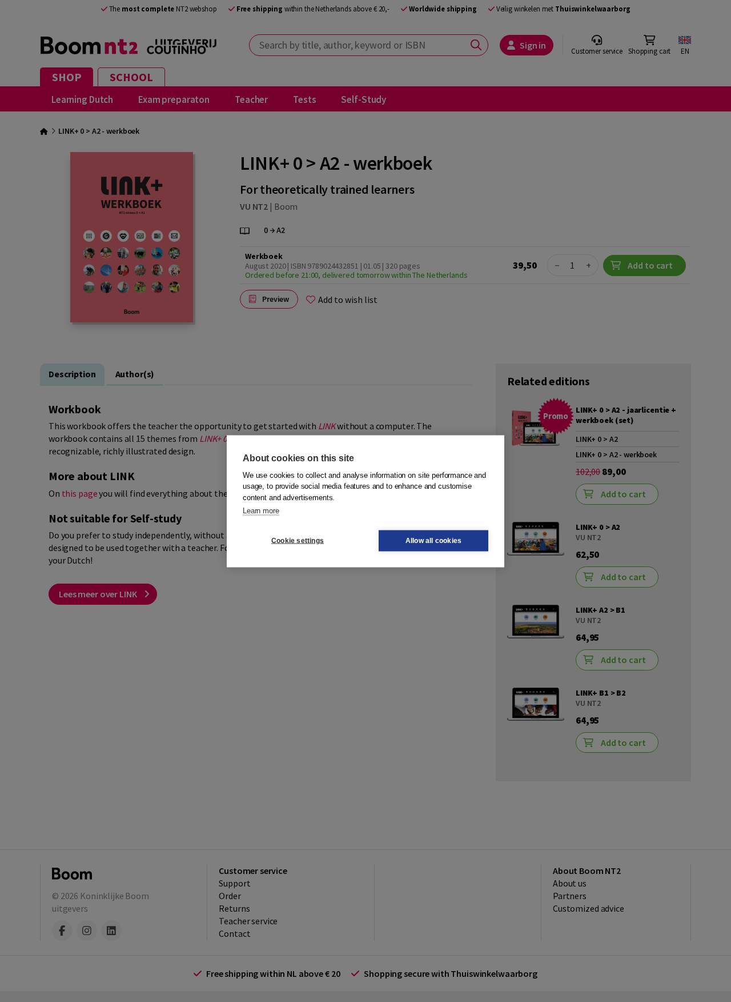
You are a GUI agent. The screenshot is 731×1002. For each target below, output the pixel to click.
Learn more (261, 510)
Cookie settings (297, 541)
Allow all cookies (433, 541)
